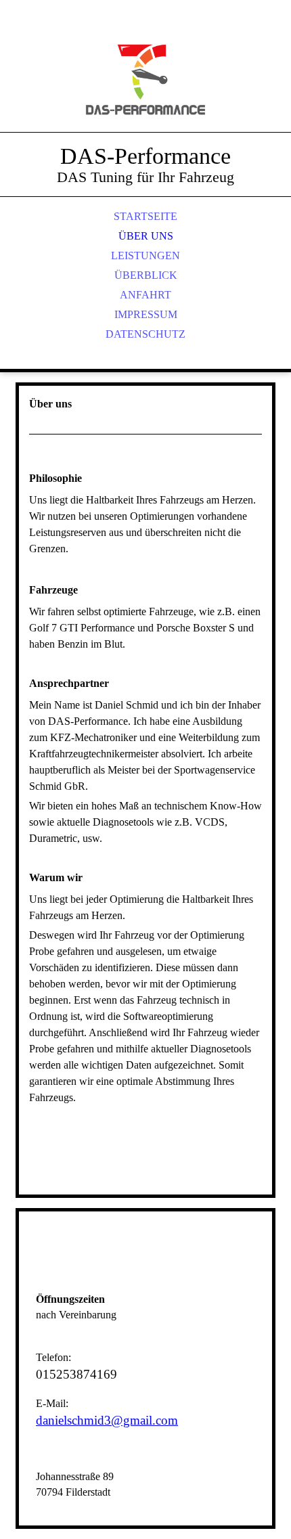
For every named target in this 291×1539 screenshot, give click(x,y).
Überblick (145, 275)
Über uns (145, 236)
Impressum (145, 314)
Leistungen (145, 255)
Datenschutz (145, 334)
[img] (145, 81)
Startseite (145, 216)
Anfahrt (145, 294)
